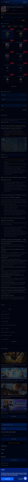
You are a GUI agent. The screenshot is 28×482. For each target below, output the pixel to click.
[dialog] (14, 475)
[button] (14, 241)
